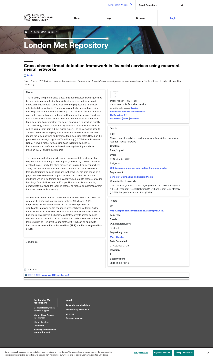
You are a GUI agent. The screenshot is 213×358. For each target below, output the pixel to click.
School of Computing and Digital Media (131, 176)
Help (108, 18)
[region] (106, 353)
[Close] (208, 352)
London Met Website (118, 4)
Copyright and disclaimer (78, 305)
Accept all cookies (184, 352)
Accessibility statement (77, 309)
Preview (134, 118)
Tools (29, 75)
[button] (25, 270)
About (77, 18)
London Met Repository (45, 31)
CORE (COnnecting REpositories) (48, 275)
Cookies (70, 314)
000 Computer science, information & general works (138, 167)
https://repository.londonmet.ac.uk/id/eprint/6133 (137, 210)
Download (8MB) (119, 118)
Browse (140, 18)
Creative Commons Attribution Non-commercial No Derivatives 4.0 (127, 111)
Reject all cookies (162, 352)
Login (173, 18)
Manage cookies (141, 352)
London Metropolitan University (26, 32)
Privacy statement (74, 318)
